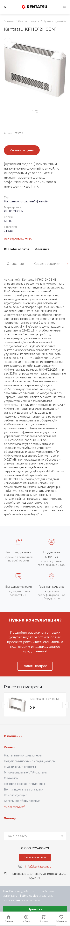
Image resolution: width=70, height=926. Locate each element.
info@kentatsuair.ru (38, 866)
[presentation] (67, 263)
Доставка (42, 249)
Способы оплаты (16, 249)
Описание (15, 264)
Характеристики (47, 264)
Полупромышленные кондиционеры (29, 761)
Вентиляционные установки (23, 789)
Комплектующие (15, 795)
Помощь (10, 818)
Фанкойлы (11, 778)
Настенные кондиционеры (23, 755)
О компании (13, 736)
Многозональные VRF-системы (25, 772)
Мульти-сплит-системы (20, 767)
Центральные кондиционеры (24, 784)
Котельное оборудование (22, 801)
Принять (35, 909)
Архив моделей (14, 806)
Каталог (10, 747)
